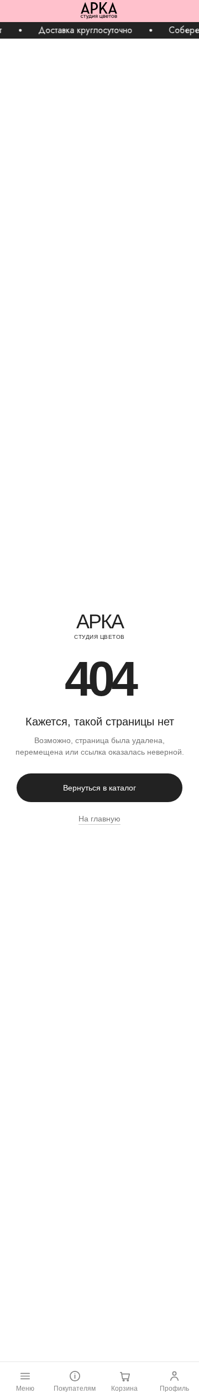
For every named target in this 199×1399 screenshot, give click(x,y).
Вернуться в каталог (99, 787)
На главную (99, 818)
